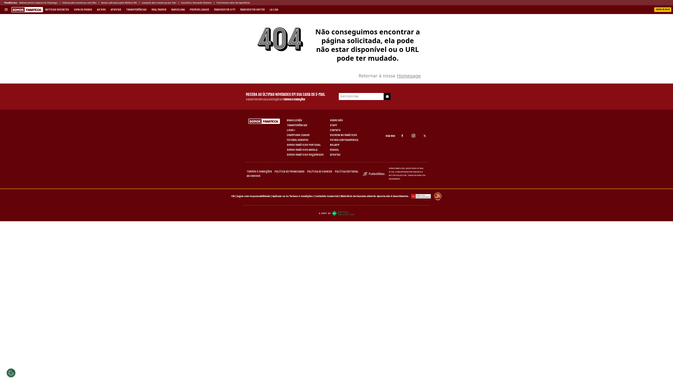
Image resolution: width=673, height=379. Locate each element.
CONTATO (335, 130)
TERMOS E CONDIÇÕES (259, 171)
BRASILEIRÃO (294, 120)
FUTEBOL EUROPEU (297, 140)
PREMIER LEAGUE (199, 9)
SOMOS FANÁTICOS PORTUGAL (304, 145)
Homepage (409, 75)
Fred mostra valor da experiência (233, 2)
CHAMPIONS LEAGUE (298, 135)
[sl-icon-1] (402, 136)
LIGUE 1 (291, 130)
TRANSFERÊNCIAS (297, 125)
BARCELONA (178, 9)
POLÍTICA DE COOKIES (319, 171)
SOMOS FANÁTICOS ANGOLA (302, 150)
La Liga (274, 9)
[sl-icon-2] (413, 136)
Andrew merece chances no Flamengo (38, 2)
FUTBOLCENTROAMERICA (344, 140)
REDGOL (334, 150)
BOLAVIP (335, 145)
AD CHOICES (253, 176)
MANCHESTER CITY (224, 9)
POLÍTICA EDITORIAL (347, 171)
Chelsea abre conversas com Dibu (79, 2)
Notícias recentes (57, 9)
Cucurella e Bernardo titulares (196, 2)
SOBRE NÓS (336, 120)
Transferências (136, 9)
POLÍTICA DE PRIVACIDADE (290, 171)
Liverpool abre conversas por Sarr (159, 2)
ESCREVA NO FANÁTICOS (343, 135)
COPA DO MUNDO (83, 9)
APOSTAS (116, 9)
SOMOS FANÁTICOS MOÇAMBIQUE (305, 155)
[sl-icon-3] (424, 136)
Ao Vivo (101, 9)
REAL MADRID (159, 9)
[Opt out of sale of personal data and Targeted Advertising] (11, 372)
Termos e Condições (294, 99)
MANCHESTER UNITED (252, 9)
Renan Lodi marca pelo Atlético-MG (119, 2)
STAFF (333, 125)
